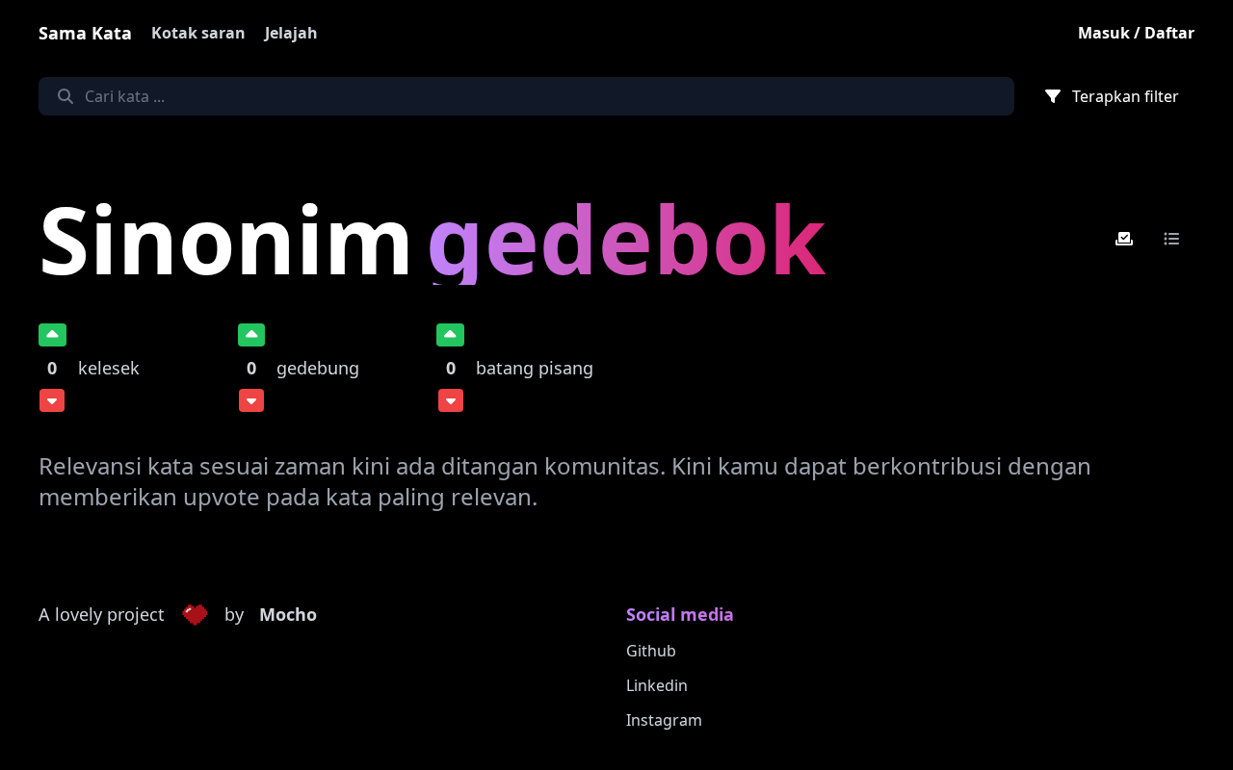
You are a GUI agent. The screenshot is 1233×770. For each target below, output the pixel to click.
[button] (194, 615)
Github (651, 650)
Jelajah (291, 32)
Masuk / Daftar (1136, 32)
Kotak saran (198, 32)
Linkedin (657, 685)
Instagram (664, 720)
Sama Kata (85, 32)
